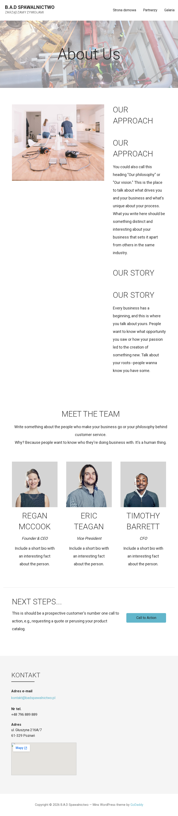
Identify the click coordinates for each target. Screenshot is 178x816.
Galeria (169, 10)
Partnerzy (150, 10)
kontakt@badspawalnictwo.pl (33, 698)
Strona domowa (124, 10)
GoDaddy (136, 805)
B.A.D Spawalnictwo (29, 7)
